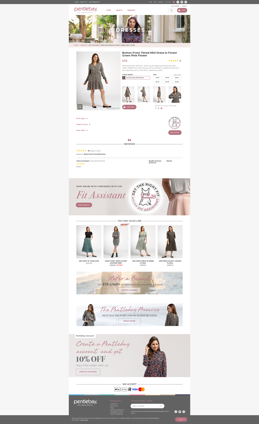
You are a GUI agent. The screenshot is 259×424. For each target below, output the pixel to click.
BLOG (77, 2)
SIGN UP (184, 6)
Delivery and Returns (117, 410)
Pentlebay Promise (116, 412)
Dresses (131, 10)
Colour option (127, 75)
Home (76, 45)
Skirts (119, 10)
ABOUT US (83, 2)
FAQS (155, 2)
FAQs (112, 408)
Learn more (84, 420)
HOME (150, 2)
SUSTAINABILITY (94, 2)
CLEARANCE (168, 2)
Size (155, 75)
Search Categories (116, 414)
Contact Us (114, 404)
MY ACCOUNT (175, 6)
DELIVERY (160, 2)
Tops (108, 10)
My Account (114, 406)
